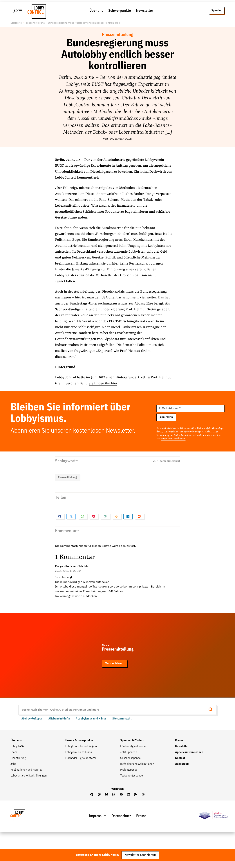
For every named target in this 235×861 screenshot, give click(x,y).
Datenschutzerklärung (173, 438)
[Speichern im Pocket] (93, 516)
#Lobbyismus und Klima (91, 718)
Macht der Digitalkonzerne (81, 758)
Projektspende (129, 769)
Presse (179, 740)
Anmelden (166, 417)
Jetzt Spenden (128, 752)
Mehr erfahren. (114, 663)
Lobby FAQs (17, 746)
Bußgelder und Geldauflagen (137, 764)
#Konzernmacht (121, 718)
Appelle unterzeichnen (189, 752)
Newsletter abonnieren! (140, 855)
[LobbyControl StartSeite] (23, 816)
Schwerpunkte (119, 10)
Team (13, 752)
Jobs (13, 764)
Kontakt (180, 758)
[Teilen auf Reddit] (139, 516)
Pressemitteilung (35, 23)
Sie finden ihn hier (103, 383)
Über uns (96, 10)
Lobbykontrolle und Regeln (81, 746)
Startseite (16, 23)
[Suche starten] (211, 710)
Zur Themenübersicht (166, 461)
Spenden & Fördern (132, 740)
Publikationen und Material (26, 769)
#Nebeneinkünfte (59, 718)
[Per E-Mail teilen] (105, 516)
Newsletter (144, 10)
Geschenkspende (130, 758)
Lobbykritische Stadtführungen (28, 775)
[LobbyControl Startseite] (35, 11)
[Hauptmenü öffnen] (17, 10)
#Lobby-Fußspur (31, 718)
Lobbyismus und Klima (78, 752)
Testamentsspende (131, 775)
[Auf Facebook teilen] (59, 516)
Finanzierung (18, 758)
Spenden (216, 10)
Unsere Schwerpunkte (79, 740)
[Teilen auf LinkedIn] (128, 516)
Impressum (182, 764)
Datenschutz (121, 816)
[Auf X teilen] (71, 516)
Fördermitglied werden (133, 746)
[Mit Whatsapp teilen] (82, 516)
